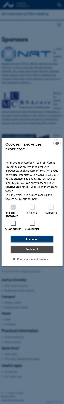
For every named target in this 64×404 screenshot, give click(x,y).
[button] (32, 259)
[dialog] (32, 202)
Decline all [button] (32, 249)
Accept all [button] (32, 239)
